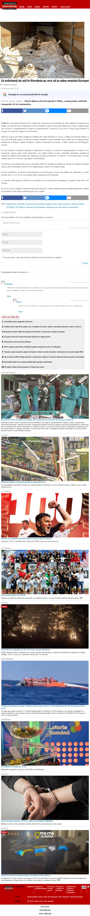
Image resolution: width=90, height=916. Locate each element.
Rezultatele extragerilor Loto (13, 767)
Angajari (65, 7)
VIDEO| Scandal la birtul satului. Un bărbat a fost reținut (25, 875)
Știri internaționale (50, 897)
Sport (46, 7)
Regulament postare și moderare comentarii (71, 889)
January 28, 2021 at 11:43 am (79, 282)
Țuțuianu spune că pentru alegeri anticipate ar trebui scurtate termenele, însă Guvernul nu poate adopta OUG (43, 352)
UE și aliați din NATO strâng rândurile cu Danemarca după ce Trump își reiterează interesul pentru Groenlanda (44, 357)
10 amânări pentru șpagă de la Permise (18, 322)
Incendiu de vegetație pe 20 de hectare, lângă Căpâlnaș (25, 650)
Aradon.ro (19, 887)
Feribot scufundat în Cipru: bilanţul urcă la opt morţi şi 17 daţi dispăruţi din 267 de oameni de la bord (43, 707)
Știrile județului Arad (34, 897)
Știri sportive (49, 901)
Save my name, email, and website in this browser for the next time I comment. (33, 257)
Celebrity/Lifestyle (76, 897)
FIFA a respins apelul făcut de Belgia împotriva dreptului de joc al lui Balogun (32, 347)
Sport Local (38, 901)
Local (4, 435)
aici (27, 272)
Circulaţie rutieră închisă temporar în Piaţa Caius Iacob (24, 367)
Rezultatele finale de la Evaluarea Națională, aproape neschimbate (28, 362)
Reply (9, 296)
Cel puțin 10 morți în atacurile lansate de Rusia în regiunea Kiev (27, 337)
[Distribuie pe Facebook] (12, 110)
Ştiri (29, 7)
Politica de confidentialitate (40, 888)
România (6, 720)
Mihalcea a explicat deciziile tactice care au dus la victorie (26, 539)
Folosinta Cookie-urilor (51, 888)
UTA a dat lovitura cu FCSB (13, 595)
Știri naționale (63, 897)
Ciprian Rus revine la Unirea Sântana (17, 342)
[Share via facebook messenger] (56, 110)
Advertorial (8, 373)
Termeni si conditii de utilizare (60, 888)
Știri (17, 897)
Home (21, 7)
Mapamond (7, 659)
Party (55, 7)
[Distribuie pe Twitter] (34, 110)
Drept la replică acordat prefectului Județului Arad (23, 482)
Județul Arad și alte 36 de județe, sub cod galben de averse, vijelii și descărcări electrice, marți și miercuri (42, 327)
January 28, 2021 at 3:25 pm (80, 300)
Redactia (30, 887)
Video (37, 7)
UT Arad (6, 492)
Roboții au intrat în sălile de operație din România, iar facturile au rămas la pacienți (34, 332)
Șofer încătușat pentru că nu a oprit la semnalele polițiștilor (27, 821)
